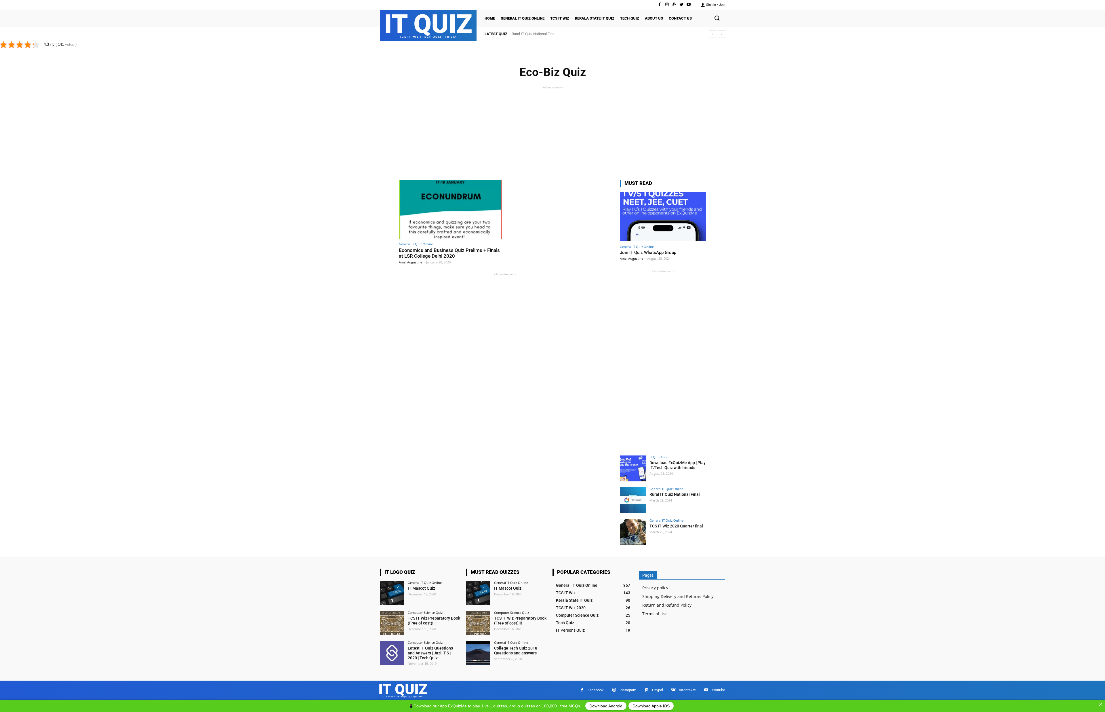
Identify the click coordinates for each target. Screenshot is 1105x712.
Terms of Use (655, 613)
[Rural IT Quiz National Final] (633, 500)
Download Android (605, 706)
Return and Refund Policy (666, 605)
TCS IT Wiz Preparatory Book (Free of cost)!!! (434, 620)
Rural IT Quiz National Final (674, 494)
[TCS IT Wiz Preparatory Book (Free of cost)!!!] (392, 623)
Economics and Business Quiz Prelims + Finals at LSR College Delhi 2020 (449, 253)
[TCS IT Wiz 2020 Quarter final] (633, 532)
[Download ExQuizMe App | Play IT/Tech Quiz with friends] (633, 468)
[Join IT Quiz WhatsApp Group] (663, 216)
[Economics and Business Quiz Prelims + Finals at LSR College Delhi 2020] (450, 209)
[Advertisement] (552, 130)
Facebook (596, 690)
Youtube (718, 690)
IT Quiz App (658, 457)
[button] (716, 18)
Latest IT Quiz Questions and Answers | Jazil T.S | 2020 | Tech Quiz (430, 653)
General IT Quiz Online (416, 244)
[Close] (1100, 704)
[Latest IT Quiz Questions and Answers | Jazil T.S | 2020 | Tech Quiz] (392, 653)
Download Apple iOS (651, 706)
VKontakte (687, 690)
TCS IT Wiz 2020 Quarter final (535, 34)
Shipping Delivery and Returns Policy (677, 596)
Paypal (657, 690)
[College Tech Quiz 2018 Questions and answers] (478, 653)
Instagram (628, 690)
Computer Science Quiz (425, 612)
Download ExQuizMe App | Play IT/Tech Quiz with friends (677, 465)
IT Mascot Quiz (421, 588)
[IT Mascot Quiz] (392, 593)
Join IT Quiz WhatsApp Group (648, 252)
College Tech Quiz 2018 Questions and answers (515, 650)
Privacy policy (655, 588)
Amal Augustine (410, 262)
